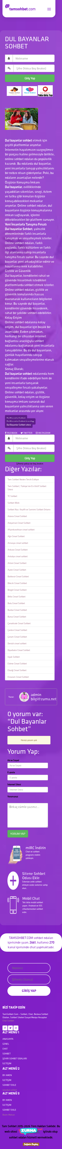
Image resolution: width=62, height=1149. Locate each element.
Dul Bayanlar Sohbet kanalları (20, 421)
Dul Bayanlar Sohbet (16, 418)
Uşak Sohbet (14, 656)
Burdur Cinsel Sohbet (17, 609)
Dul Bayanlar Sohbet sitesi (19, 424)
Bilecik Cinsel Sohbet (17, 583)
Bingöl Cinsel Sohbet (17, 589)
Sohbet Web (13, 502)
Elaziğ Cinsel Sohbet (17, 670)
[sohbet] (30, 1131)
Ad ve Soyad (13, 760)
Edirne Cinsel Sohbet (17, 663)
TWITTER (27, 432)
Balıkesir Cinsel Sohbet (18, 576)
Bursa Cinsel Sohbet (17, 616)
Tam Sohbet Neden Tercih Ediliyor (23, 479)
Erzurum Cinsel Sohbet (18, 676)
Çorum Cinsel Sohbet (17, 636)
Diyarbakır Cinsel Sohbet (19, 650)
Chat (4, 1020)
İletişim (6, 1063)
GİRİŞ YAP (29, 990)
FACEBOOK (11, 432)
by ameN (7, 1075)
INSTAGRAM (44, 432)
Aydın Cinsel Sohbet (17, 569)
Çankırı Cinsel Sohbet (17, 630)
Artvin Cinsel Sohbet (17, 563)
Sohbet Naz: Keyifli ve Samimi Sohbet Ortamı (29, 509)
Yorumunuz (12, 796)
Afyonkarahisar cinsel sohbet (21, 529)
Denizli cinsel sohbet (17, 643)
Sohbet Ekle (9, 1084)
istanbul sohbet (9, 1089)
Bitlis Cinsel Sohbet (16, 596)
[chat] (31, 1144)
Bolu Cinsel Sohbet (16, 603)
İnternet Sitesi (14, 784)
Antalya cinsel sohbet (18, 556)
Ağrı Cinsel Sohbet (16, 536)
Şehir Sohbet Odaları (14, 1058)
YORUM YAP (17, 834)
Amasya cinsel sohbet (18, 543)
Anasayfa (7, 1038)
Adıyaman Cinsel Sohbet (19, 522)
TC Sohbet (12, 496)
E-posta (11, 772)
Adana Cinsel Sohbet (17, 516)
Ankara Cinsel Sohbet (18, 549)
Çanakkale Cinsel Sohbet (19, 623)
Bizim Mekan (8, 1114)
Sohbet (10, 1020)
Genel (5, 1043)
